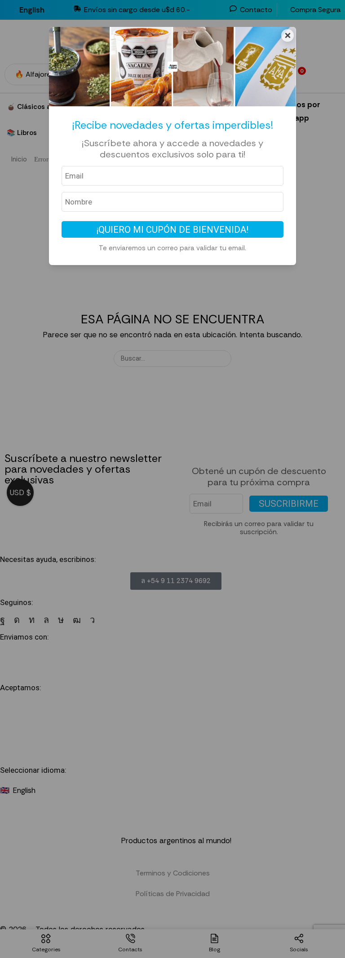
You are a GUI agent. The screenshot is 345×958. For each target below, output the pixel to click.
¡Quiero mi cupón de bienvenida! (172, 229)
